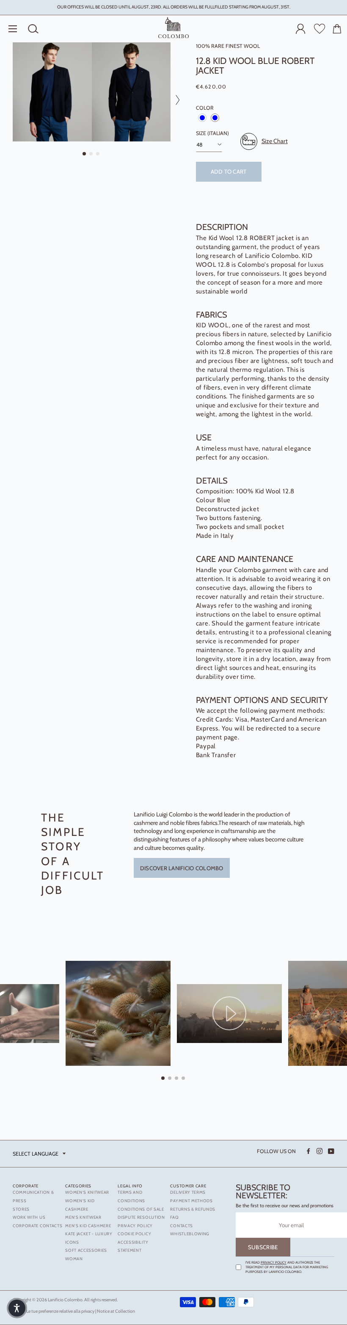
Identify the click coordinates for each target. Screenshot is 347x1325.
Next (175, 100)
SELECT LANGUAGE (35, 1154)
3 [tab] (98, 154)
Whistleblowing (189, 1233)
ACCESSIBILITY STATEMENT (133, 1246)
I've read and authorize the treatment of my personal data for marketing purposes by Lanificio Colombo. (286, 1267)
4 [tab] (183, 1078)
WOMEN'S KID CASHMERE (80, 1205)
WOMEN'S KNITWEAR (87, 1192)
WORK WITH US (29, 1217)
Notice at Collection (116, 1311)
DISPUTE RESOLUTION (141, 1217)
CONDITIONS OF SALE (141, 1209)
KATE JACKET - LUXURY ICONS (89, 1238)
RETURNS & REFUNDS (192, 1209)
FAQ (174, 1217)
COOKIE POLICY (134, 1233)
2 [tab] (91, 154)
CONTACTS (181, 1225)
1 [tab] (84, 154)
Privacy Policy (273, 1262)
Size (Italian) (212, 133)
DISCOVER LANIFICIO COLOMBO (181, 868)
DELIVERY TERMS (188, 1192)
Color (205, 108)
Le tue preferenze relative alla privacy (60, 1311)
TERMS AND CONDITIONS (131, 1196)
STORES (21, 1209)
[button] (17, 1308)
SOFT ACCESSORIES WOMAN (86, 1254)
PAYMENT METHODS (191, 1200)
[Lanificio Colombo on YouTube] (330, 1151)
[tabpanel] (52, 91)
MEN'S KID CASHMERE (88, 1225)
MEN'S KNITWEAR (83, 1217)
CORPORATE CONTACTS (37, 1225)
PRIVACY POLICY (135, 1225)
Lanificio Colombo (65, 1300)
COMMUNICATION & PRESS (33, 1196)
